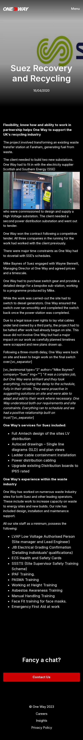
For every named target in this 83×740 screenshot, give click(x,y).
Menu (75, 9)
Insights (41, 720)
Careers (41, 714)
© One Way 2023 (41, 707)
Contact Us (41, 677)
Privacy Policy (41, 728)
